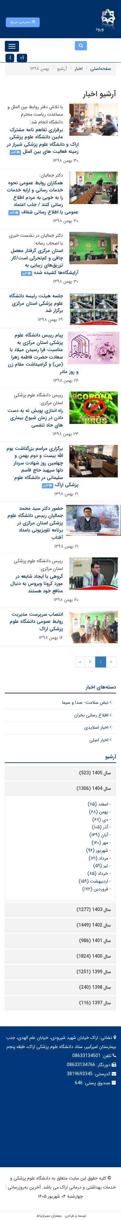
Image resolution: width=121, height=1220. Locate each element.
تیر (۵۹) (100, 865)
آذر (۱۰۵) (100, 827)
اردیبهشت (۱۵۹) (93, 881)
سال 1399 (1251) (93, 971)
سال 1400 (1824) (93, 956)
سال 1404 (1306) (93, 788)
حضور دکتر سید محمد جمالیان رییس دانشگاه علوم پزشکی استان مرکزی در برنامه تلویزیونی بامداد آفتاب (35, 523)
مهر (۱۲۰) (100, 842)
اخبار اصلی (98, 740)
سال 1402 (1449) (93, 925)
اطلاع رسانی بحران (91, 715)
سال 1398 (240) (95, 987)
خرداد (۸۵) (97, 873)
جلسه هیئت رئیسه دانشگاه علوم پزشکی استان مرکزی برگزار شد (36, 303)
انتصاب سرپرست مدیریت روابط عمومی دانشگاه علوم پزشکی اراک (36, 621)
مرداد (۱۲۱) (98, 858)
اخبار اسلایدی (96, 727)
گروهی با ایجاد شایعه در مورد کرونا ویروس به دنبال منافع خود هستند (36, 584)
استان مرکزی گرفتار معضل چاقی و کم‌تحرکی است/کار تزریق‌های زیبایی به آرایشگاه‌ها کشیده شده (44, 262)
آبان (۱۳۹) (98, 834)
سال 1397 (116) (95, 1003)
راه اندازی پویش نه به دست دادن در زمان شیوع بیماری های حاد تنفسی (35, 418)
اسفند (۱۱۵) (98, 804)
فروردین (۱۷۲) (95, 889)
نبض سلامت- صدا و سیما (85, 702)
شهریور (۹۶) (97, 850)
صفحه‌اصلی (100, 68)
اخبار (79, 68)
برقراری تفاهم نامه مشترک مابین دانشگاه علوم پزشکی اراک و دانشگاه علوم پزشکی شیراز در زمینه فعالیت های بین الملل (42, 141)
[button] (23, 22)
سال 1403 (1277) (93, 909)
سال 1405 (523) (95, 773)
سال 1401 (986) (95, 940)
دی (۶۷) (100, 819)
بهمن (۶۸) (98, 811)
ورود (100, 28)
